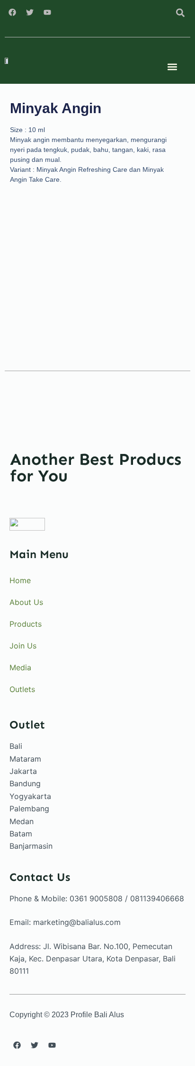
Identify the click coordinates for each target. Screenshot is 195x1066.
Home (20, 580)
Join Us (22, 645)
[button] (180, 12)
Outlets (22, 689)
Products (25, 624)
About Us (26, 602)
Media (20, 667)
